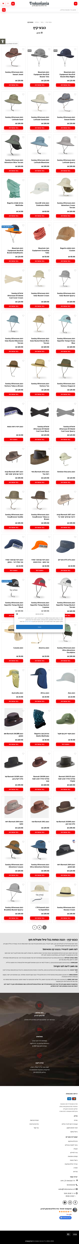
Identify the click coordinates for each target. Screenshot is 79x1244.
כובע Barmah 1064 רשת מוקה (14, 822)
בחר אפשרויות (65, 85)
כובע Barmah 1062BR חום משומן (13, 734)
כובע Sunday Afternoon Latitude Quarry (66, 161)
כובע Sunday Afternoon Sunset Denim (66, 118)
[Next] (34, 927)
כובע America (44, 648)
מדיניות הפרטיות (28, 621)
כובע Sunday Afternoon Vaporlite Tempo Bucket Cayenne (39, 604)
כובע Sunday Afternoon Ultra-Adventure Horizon (39, 865)
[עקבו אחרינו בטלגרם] (65, 1202)
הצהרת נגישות (34, 1120)
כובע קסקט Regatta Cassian (67, 249)
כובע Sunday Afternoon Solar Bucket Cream (40, 294)
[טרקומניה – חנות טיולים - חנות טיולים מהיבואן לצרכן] (39, 3)
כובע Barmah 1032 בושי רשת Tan (40, 473)
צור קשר (36, 1128)
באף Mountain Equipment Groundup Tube (40, 250)
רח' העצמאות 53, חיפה (68, 1180)
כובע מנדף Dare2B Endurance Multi (42, 204)
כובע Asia (71, 693)
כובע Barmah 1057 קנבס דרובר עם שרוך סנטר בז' (66, 515)
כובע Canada (18, 648)
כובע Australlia (17, 693)
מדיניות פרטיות (34, 1124)
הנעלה (76, 1149)
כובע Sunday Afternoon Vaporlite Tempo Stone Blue (66, 340)
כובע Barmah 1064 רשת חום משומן (66, 865)
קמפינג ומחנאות (73, 1156)
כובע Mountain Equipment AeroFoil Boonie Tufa (41, 74)
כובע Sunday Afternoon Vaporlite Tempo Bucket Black (13, 604)
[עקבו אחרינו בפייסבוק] (75, 1202)
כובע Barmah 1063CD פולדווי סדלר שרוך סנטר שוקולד (66, 778)
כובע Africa (45, 693)
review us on (66, 1218)
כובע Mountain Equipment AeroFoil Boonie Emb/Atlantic (15, 250)
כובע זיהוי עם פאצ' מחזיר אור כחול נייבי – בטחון (14, 561)
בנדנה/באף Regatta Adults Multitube (41, 734)
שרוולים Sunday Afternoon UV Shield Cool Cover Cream (15, 295)
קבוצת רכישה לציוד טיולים (70, 1124)
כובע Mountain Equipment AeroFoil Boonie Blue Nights (67, 74)
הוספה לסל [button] (13, 439)
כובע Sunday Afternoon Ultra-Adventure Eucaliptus (66, 650)
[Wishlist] (8, 3)
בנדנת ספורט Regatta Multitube (15, 204)
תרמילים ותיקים (73, 1141)
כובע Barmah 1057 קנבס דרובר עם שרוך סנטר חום (14, 473)
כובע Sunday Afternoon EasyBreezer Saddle (14, 515)
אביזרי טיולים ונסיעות (71, 1164)
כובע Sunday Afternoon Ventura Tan (40, 384)
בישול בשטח (74, 1160)
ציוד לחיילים (74, 1152)
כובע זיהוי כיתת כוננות (15, 426)
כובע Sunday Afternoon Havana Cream (66, 908)
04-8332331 (71, 1185)
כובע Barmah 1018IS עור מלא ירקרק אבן (14, 777)
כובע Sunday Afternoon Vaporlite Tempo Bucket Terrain (65, 604)
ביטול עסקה (74, 1132)
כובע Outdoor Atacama (66, 472)
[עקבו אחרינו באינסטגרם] (70, 1202)
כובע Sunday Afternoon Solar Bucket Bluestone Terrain (14, 340)
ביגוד (42, 22)
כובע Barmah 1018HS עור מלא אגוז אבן (65, 822)
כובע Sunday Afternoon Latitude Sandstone (40, 118)
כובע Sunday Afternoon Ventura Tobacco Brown (14, 384)
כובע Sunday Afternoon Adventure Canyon (14, 865)
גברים (37, 22)
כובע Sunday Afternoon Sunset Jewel (14, 73)
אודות (76, 1120)
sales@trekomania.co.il (66, 1189)
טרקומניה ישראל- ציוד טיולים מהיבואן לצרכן (56, 1209)
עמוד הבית (49, 22)
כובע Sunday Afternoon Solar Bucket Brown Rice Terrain (39, 340)
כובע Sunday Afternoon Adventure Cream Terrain (66, 205)
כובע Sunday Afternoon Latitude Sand (14, 118)
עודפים (75, 1171)
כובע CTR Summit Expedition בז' (42, 908)
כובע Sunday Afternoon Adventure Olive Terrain (14, 161)
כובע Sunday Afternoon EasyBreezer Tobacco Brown (40, 516)
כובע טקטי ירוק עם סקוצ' (66, 733)
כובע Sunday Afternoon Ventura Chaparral (66, 384)
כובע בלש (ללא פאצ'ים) (66, 560)
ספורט (76, 1168)
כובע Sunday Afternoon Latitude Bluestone (40, 161)
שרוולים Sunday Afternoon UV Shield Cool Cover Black (41, 428)
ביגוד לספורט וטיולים (71, 1145)
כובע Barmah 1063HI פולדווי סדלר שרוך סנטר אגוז (40, 778)
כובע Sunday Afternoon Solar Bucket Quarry (66, 294)
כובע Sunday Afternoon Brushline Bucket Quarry (13, 908)
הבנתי (39, 627)
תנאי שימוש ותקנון (72, 1128)
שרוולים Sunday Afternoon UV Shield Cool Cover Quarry (67, 428)
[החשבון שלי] (13, 3)
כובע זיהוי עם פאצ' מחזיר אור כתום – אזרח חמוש (40, 561)
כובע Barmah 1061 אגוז (40, 821)
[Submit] (4, 10)
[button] (2, 41)
